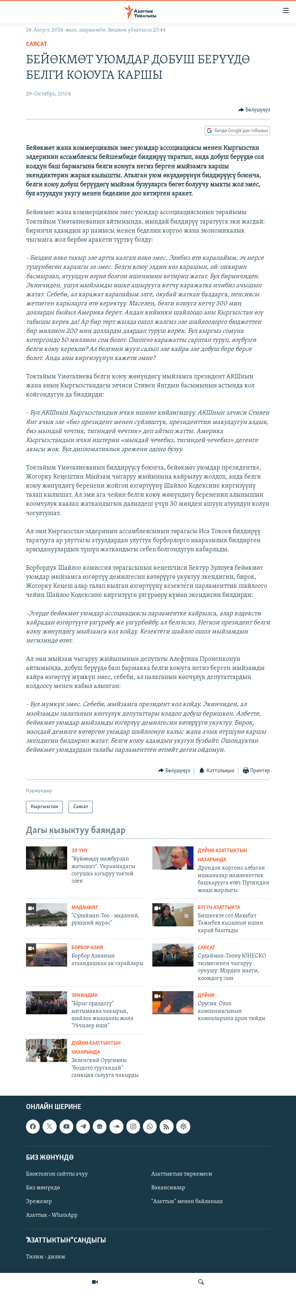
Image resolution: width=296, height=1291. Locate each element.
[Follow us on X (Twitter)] (49, 1127)
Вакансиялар (168, 1188)
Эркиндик (84, 995)
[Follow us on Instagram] (133, 1127)
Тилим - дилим (45, 1257)
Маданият (84, 907)
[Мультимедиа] (95, 1282)
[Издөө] (201, 1282)
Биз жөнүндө (43, 1188)
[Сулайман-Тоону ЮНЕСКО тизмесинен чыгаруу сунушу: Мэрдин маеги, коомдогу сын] (172, 955)
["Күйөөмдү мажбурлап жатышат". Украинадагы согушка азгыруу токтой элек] (46, 858)
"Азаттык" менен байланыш (187, 1202)
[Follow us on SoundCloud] (116, 1127)
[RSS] (166, 1127)
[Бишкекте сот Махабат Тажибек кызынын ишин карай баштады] (172, 914)
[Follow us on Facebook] (33, 1127)
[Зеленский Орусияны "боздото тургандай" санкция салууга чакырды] (46, 1050)
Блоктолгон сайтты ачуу (57, 1174)
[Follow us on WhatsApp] (150, 1127)
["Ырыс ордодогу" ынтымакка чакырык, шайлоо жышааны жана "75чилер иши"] (46, 1002)
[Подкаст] (183, 1127)
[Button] (254, 110)
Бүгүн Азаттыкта (219, 907)
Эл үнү (79, 851)
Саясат (36, 44)
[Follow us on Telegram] (83, 1127)
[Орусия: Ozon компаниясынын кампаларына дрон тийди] (172, 1002)
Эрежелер (39, 1202)
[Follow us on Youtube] (66, 1127)
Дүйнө (206, 995)
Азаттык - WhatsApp (52, 1215)
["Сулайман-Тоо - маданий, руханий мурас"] (46, 914)
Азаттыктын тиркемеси (181, 1174)
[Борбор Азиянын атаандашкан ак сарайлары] (46, 955)
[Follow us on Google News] (99, 1127)
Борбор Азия (87, 948)
